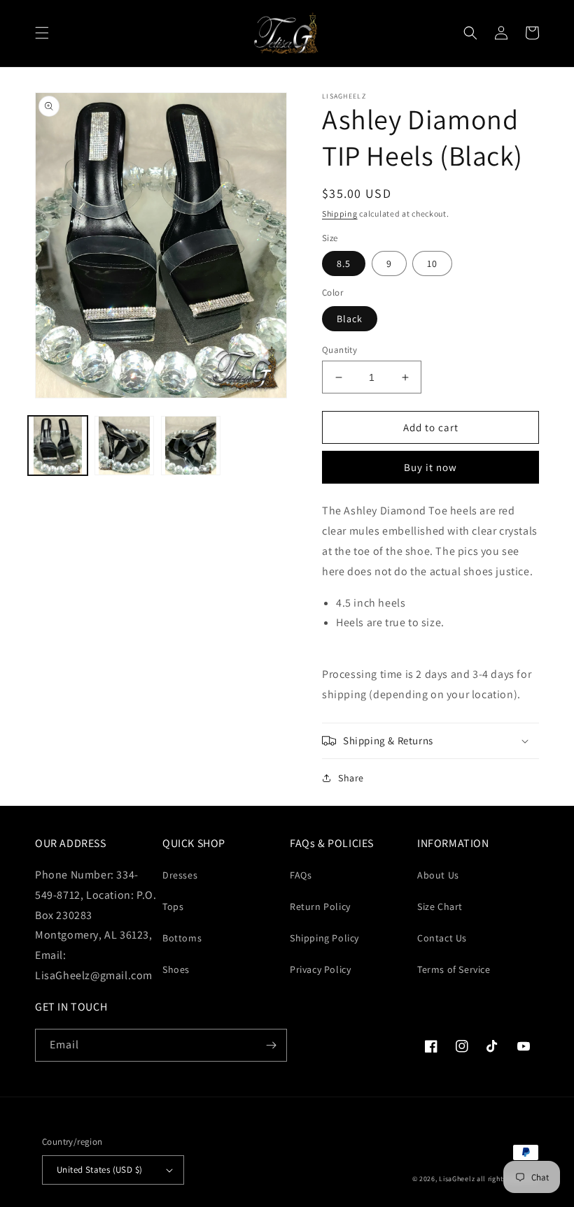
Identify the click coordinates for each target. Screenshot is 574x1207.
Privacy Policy (320, 969)
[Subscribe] (270, 1045)
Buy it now (430, 467)
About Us (438, 875)
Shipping (340, 213)
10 (432, 263)
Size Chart (440, 906)
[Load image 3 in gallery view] (190, 445)
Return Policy (320, 906)
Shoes (176, 969)
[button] (42, 32)
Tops (172, 906)
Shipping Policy (324, 938)
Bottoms (182, 938)
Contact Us (442, 938)
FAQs (301, 875)
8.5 (344, 263)
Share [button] (351, 778)
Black (350, 318)
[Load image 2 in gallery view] (124, 445)
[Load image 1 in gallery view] (58, 445)
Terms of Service (454, 969)
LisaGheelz (457, 1178)
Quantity (339, 350)
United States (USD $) (99, 1170)
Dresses (179, 875)
